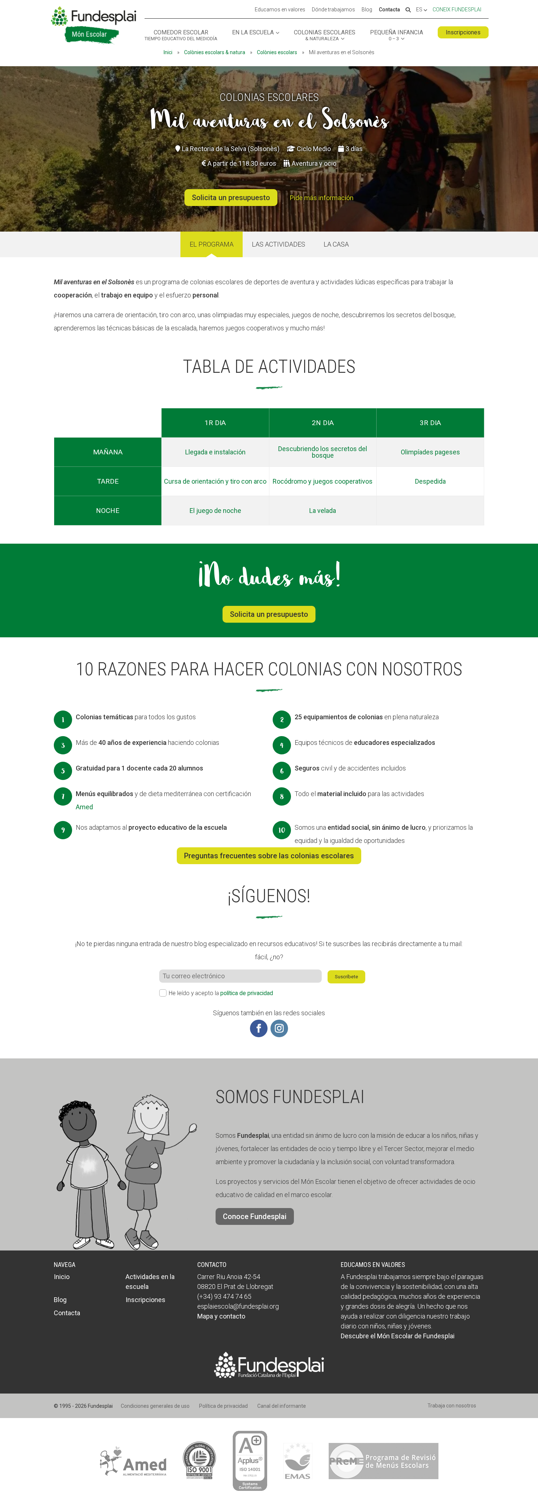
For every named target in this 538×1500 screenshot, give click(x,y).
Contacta (389, 9)
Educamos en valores (280, 9)
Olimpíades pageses (430, 452)
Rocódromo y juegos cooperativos (323, 481)
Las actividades (278, 244)
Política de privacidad (223, 1406)
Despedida (430, 481)
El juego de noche (215, 510)
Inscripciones (463, 32)
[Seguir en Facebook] (259, 1028)
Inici (168, 52)
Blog (367, 9)
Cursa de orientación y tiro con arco (215, 481)
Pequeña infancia (396, 35)
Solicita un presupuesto (231, 197)
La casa (336, 244)
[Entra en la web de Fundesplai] (269, 1376)
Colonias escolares (324, 35)
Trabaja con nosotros (451, 1406)
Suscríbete (346, 976)
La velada (322, 510)
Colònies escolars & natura (214, 52)
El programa (211, 244)
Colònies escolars (277, 52)
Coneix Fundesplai (457, 9)
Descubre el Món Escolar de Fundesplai (398, 1336)
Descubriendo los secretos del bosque (322, 452)
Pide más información (322, 198)
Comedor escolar (181, 35)
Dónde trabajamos (333, 9)
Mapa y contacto (221, 1316)
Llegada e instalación (215, 452)
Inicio (62, 1276)
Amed (84, 807)
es (419, 9)
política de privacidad (246, 993)
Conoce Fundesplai (255, 1216)
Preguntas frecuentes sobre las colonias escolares (269, 855)
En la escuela (253, 33)
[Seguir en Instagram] (279, 1028)
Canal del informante (281, 1406)
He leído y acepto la (221, 993)
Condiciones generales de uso (155, 1406)
